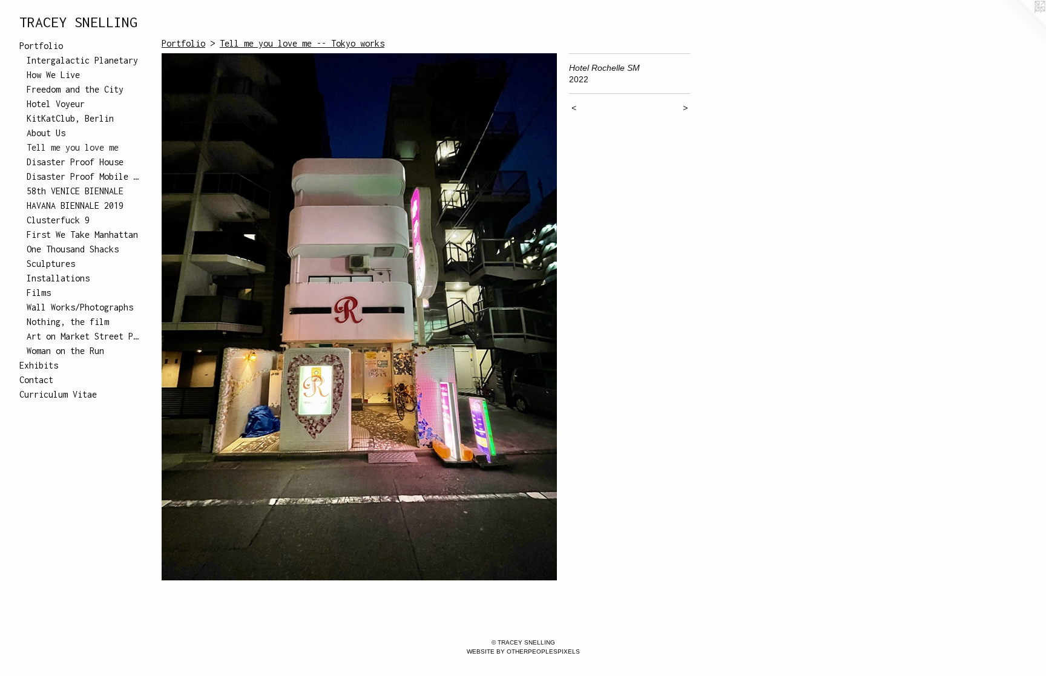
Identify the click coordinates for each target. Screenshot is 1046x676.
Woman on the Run (65, 351)
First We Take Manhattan (82, 234)
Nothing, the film (68, 322)
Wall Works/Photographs (80, 307)
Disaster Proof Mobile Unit (83, 176)
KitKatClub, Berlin (70, 118)
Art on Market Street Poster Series (83, 336)
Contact (36, 380)
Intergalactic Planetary (82, 60)
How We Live (53, 75)
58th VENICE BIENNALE (75, 191)
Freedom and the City (75, 89)
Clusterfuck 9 (58, 220)
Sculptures (51, 263)
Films (39, 292)
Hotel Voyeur (56, 104)
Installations (58, 278)
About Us (46, 133)
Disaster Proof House (75, 162)
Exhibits (38, 365)
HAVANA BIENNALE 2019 (75, 205)
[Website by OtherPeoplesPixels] (1022, 24)
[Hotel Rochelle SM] (359, 316)
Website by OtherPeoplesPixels (523, 651)
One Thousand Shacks (73, 249)
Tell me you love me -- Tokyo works (302, 43)
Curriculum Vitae (58, 394)
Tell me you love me (73, 147)
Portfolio (41, 46)
